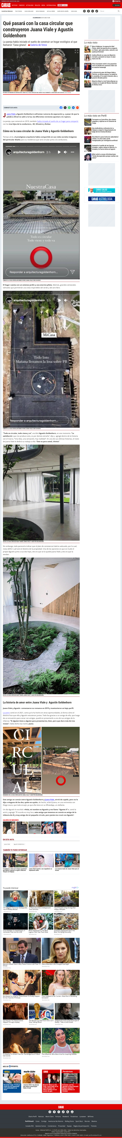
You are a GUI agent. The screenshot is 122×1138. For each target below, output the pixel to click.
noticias (12, 1072)
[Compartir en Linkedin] (73, 107)
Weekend (66, 1117)
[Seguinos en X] (92, 11)
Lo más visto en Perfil (95, 115)
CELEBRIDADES (37, 18)
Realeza (37, 5)
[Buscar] (118, 11)
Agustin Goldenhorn (19, 844)
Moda (43, 5)
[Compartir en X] (65, 107)
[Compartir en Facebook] (61, 107)
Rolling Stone (69, 1121)
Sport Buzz (79, 1121)
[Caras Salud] (101, 192)
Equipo (69, 1126)
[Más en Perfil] (13, 1066)
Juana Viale (11, 114)
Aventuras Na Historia (55, 1121)
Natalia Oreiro (51, 11)
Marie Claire (50, 1117)
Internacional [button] (51, 5)
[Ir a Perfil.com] (116, 2)
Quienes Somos (40, 1126)
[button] (41, 71)
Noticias (14, 5)
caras (51, 1072)
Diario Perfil (33, 1117)
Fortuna (58, 1117)
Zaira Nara (74, 11)
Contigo (44, 1121)
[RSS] (67, 1112)
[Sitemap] (72, 1112)
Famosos (22, 5)
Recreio (87, 1121)
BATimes (91, 1117)
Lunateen (83, 1117)
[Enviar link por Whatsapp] (69, 107)
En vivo (117, 5)
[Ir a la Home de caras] (6, 7)
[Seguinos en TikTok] (96, 11)
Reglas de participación (81, 1126)
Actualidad (29, 5)
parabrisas (71, 1072)
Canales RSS (30, 1126)
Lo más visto (90, 42)
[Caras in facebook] (88, 11)
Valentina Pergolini (7, 11)
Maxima (94, 1121)
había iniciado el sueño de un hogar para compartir (57, 121)
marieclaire (32, 1072)
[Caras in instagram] (84, 11)
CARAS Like (63, 5)
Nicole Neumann (40, 11)
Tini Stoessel (18, 11)
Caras (37, 1121)
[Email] (77, 107)
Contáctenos (52, 1126)
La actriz (6, 712)
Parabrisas (74, 1117)
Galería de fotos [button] (38, 44)
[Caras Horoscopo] (101, 201)
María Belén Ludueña (63, 11)
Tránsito (94, 1126)
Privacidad (61, 1126)
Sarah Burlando (29, 11)
